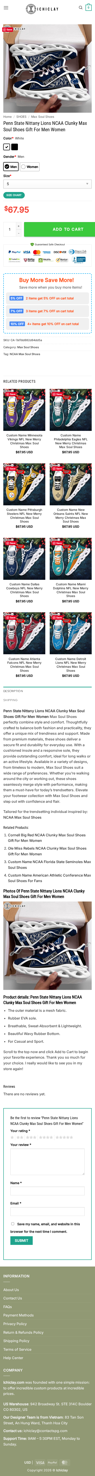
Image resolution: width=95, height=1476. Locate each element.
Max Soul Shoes (42, 116)
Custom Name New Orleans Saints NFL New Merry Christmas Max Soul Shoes (70, 515)
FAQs (7, 1307)
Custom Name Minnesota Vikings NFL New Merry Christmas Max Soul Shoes (24, 441)
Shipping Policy (16, 1341)
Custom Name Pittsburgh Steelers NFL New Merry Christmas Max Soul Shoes (24, 515)
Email (15, 1203)
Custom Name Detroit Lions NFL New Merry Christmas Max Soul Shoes (70, 664)
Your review (20, 1145)
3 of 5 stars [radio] (30, 1137)
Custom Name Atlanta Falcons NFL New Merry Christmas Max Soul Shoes (24, 664)
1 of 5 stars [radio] (11, 1137)
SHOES (21, 116)
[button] (6, 7)
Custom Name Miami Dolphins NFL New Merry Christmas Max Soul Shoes (70, 590)
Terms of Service (17, 1349)
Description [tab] (13, 691)
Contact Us (12, 1298)
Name (16, 1183)
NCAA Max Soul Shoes (25, 354)
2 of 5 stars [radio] (19, 1137)
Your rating (20, 1131)
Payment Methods (18, 1315)
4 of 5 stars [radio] (45, 1137)
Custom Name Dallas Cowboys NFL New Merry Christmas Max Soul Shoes (24, 590)
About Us (11, 1290)
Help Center (13, 1358)
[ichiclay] (44, 7)
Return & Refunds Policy (23, 1332)
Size (7, 176)
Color (8, 138)
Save (9, 29)
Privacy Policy (15, 1324)
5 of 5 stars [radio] (63, 1137)
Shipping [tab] (10, 700)
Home (7, 116)
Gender (9, 156)
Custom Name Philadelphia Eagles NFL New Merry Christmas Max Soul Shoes (71, 441)
